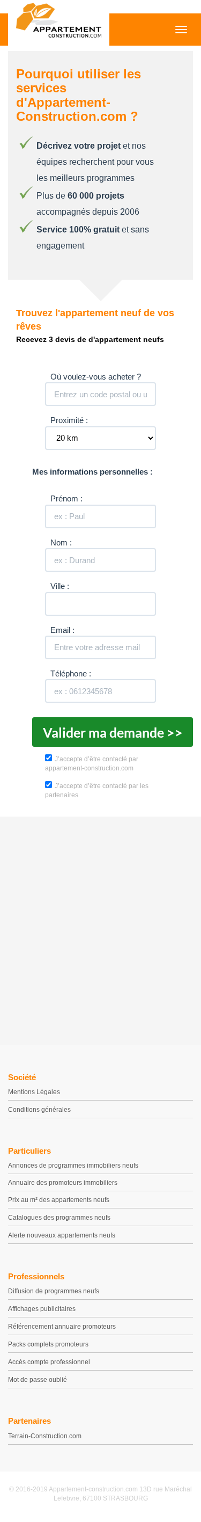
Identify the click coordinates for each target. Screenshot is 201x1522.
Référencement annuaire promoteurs (62, 1326)
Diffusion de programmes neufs (53, 1291)
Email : (62, 630)
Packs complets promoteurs (48, 1344)
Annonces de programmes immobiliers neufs (73, 1165)
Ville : (59, 586)
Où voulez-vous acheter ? (95, 376)
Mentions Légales (34, 1092)
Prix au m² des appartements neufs (58, 1200)
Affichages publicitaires (42, 1309)
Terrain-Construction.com (44, 1436)
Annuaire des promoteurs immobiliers (62, 1182)
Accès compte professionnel (49, 1362)
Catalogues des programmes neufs (59, 1217)
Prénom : (66, 498)
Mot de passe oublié (37, 1379)
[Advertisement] (100, 928)
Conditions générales (39, 1109)
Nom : (61, 542)
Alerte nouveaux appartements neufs (61, 1235)
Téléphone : (70, 673)
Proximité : (69, 420)
